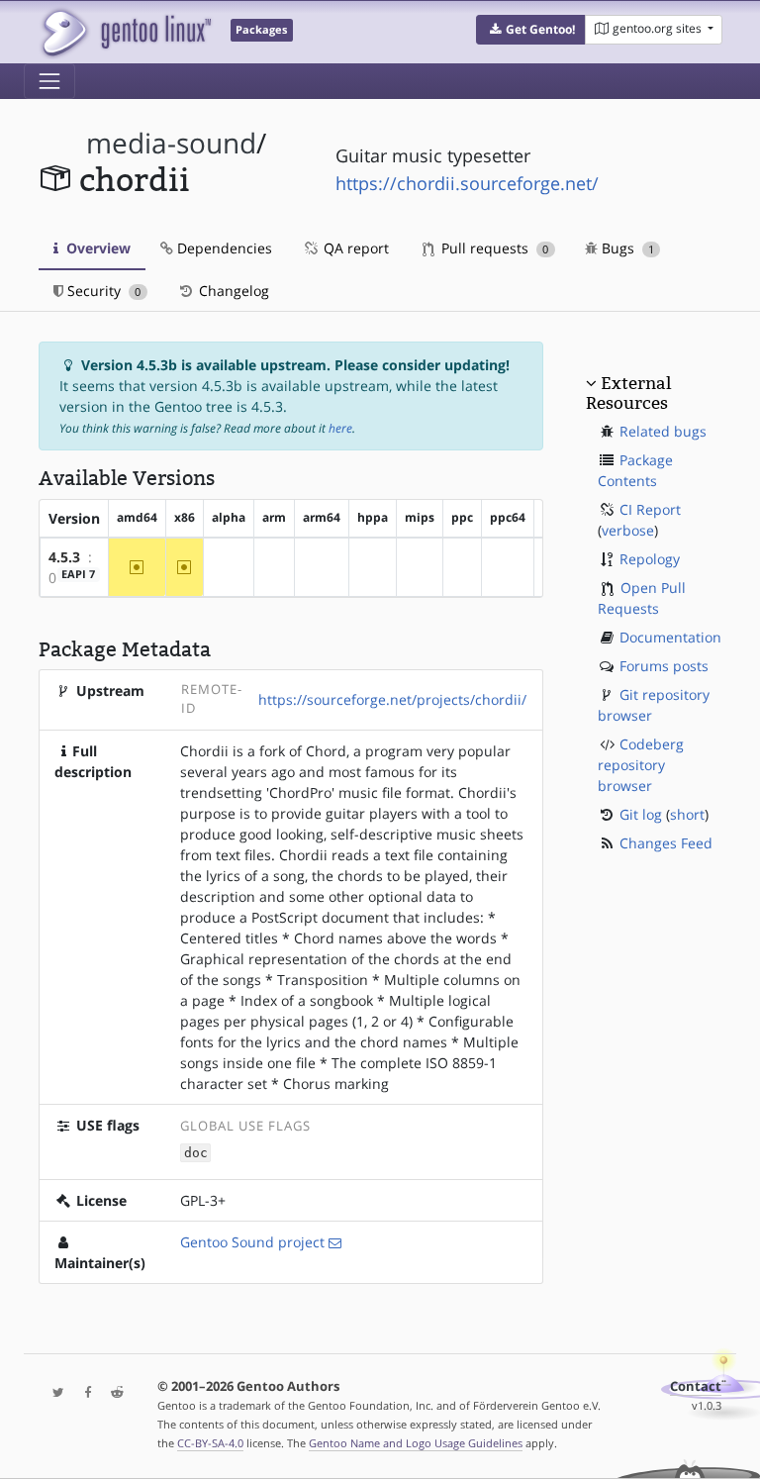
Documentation (670, 637)
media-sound (171, 143)
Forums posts (664, 665)
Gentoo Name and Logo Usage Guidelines (415, 1442)
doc (196, 1152)
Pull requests (492, 248)
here (340, 428)
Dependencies (222, 248)
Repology (649, 558)
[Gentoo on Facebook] (83, 1393)
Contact (695, 1386)
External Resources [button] (628, 393)
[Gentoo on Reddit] (112, 1393)
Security (102, 290)
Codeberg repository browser (641, 765)
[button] (531, 30)
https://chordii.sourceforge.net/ (467, 183)
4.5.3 (64, 556)
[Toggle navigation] (49, 81)
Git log (640, 814)
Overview (96, 248)
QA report (354, 248)
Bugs (626, 248)
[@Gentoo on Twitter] (53, 1393)
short (687, 814)
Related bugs (663, 431)
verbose (628, 530)
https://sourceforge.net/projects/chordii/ (392, 699)
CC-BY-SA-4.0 (210, 1442)
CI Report (650, 509)
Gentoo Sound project (252, 1241)
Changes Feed (665, 843)
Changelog (232, 290)
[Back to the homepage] (125, 32)
